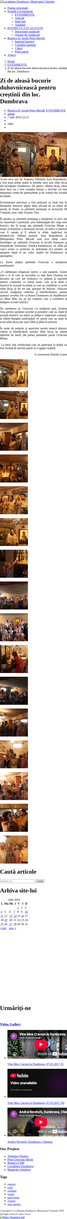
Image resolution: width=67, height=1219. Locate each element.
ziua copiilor (14, 1204)
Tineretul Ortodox (17, 1156)
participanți (13, 1197)
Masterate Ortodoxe (19, 1169)
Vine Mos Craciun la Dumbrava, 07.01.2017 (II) (35, 1102)
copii (10, 1187)
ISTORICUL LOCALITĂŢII (25, 28)
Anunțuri (20, 24)
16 (22, 916)
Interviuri (20, 21)
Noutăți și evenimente (20, 11)
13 (10, 916)
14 (15, 916)
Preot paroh (21, 51)
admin (11, 113)
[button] (12, 1217)
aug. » (12, 928)
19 (5, 920)
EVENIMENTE (24, 14)
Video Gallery (10, 1024)
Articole (19, 18)
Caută (40, 881)
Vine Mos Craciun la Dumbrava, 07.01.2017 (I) (35, 1064)
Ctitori (18, 48)
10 (26, 911)
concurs (11, 1184)
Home (11, 61)
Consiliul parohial (25, 45)
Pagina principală (17, 8)
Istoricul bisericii (24, 41)
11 (2, 916)
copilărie (12, 1190)
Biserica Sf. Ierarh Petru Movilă (26, 38)
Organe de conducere (27, 34)
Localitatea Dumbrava (20, 1166)
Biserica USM (15, 1162)
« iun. (3, 928)
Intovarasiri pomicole (27, 31)
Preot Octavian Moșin (20, 1159)
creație (10, 1194)
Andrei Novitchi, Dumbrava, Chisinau (29, 1141)
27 (10, 924)
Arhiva (11, 55)
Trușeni (11, 1201)
